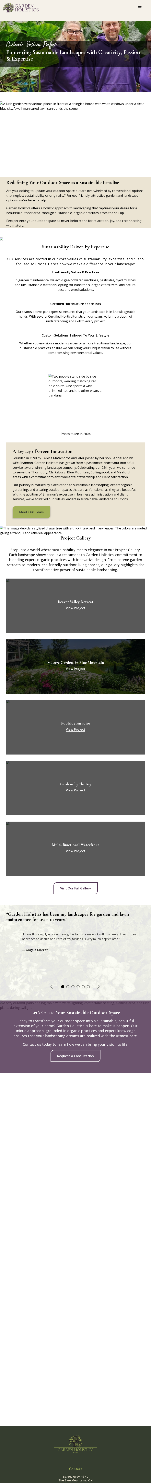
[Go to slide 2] (67, 986)
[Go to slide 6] (88, 986)
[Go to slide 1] (62, 986)
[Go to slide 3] (73, 986)
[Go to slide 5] (83, 986)
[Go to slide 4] (78, 986)
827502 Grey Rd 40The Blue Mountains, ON (75, 1478)
